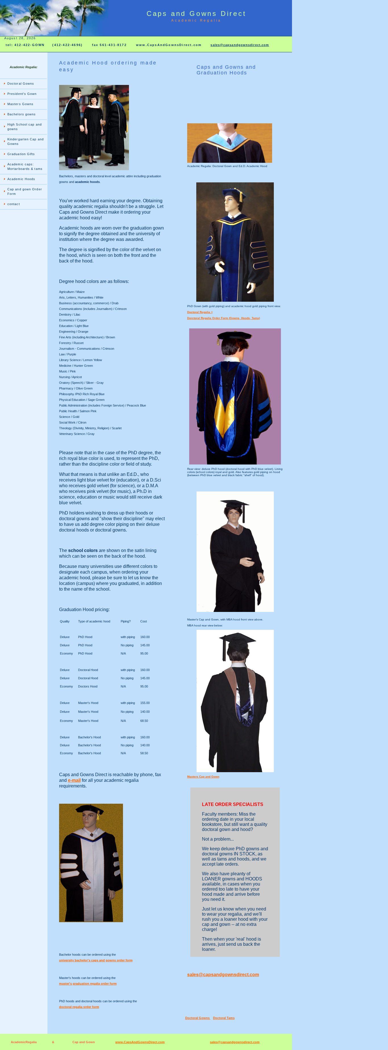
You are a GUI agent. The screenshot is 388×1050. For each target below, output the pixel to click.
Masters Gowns (20, 104)
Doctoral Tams (224, 1018)
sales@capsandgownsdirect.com (239, 45)
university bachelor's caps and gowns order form (96, 960)
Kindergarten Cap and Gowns (25, 141)
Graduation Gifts (21, 154)
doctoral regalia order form (79, 1007)
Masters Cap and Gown (203, 776)
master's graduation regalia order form (88, 983)
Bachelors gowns (21, 114)
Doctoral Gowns (20, 83)
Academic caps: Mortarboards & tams (25, 166)
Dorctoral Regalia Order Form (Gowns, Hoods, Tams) (223, 318)
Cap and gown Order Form (24, 191)
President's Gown (22, 93)
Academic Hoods (21, 179)
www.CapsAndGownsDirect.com (140, 1042)
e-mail (74, 780)
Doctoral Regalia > (200, 312)
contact (13, 204)
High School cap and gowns (24, 127)
